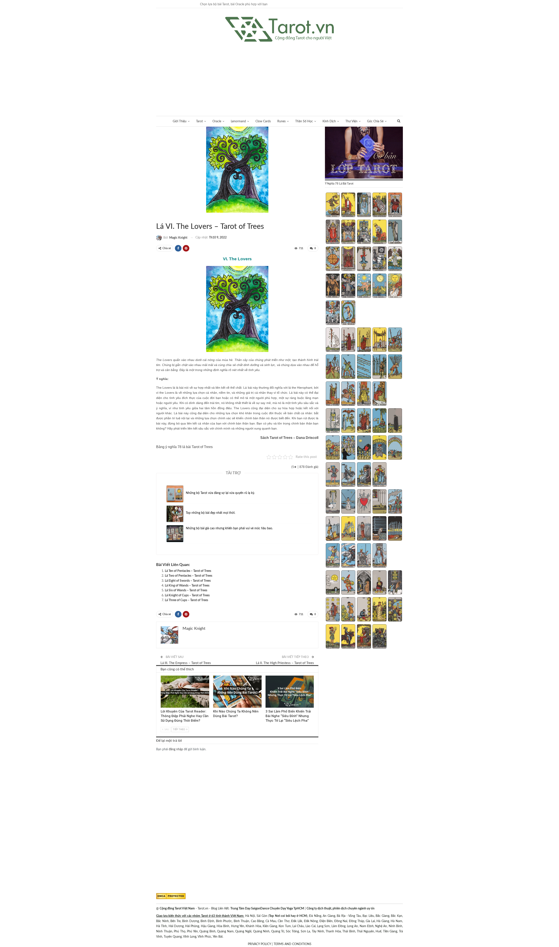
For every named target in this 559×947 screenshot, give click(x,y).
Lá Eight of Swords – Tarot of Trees (188, 580)
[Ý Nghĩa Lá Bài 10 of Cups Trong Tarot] (395, 448)
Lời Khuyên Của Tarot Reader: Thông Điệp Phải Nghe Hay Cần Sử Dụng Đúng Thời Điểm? (185, 716)
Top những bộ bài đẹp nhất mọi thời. (210, 512)
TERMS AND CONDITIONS (292, 944)
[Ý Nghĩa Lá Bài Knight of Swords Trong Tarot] (348, 556)
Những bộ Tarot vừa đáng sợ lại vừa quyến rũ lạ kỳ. (220, 493)
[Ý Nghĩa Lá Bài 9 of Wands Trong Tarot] (379, 367)
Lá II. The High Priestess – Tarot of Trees (285, 663)
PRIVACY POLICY (259, 944)
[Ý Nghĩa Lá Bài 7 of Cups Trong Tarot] (348, 448)
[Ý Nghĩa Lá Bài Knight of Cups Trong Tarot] (348, 475)
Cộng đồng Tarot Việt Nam (177, 908)
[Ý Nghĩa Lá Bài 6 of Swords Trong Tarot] (333, 529)
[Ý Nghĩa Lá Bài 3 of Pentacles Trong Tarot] (364, 583)
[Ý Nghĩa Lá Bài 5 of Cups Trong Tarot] (395, 421)
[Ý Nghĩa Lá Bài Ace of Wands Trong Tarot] (333, 340)
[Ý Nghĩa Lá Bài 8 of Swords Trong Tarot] (364, 529)
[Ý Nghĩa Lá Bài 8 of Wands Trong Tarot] (364, 367)
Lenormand (238, 121)
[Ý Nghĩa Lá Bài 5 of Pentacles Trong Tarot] (395, 583)
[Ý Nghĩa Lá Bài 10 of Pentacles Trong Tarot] (395, 610)
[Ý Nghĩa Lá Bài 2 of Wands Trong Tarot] (348, 340)
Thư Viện (351, 121)
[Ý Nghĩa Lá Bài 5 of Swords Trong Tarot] (395, 502)
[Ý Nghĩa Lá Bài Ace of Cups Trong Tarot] (333, 421)
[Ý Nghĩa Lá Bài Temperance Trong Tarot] (395, 259)
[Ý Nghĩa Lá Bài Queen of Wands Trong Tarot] (364, 394)
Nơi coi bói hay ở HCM (291, 916)
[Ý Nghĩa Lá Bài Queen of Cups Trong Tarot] (364, 475)
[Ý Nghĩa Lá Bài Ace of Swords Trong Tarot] (333, 502)
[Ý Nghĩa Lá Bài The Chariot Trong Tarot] (364, 232)
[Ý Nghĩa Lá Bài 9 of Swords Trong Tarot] (379, 529)
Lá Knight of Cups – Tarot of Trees (187, 595)
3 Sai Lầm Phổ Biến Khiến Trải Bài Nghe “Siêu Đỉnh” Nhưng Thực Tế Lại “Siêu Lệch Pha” (288, 716)
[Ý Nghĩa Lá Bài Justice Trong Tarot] (348, 259)
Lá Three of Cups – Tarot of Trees (186, 600)
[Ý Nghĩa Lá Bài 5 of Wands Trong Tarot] (395, 340)
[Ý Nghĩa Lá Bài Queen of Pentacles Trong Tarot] (364, 637)
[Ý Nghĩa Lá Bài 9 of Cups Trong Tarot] (379, 448)
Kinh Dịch (329, 121)
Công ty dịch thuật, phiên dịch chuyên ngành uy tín (340, 908)
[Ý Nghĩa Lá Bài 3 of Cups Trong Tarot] (364, 421)
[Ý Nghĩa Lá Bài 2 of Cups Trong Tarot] (348, 421)
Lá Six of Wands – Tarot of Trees (186, 590)
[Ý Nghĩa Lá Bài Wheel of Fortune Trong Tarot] (333, 259)
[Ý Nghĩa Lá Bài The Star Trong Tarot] (364, 286)
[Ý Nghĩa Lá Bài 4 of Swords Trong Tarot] (379, 502)
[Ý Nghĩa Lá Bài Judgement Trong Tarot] (333, 313)
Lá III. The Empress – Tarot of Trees (185, 663)
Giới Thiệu (179, 121)
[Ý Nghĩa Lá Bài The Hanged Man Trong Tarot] (364, 259)
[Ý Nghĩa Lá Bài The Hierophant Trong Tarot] (333, 232)
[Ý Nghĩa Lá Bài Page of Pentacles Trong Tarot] (333, 637)
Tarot (199, 121)
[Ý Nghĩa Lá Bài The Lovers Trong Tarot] (348, 232)
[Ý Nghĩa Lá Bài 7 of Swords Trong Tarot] (348, 529)
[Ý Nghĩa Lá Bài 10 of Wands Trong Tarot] (395, 367)
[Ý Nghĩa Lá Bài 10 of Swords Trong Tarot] (395, 529)
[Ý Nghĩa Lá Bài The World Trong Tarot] (348, 313)
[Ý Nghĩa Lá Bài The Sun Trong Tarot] (395, 286)
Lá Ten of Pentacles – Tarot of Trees (188, 571)
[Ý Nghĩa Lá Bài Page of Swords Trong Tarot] (333, 556)
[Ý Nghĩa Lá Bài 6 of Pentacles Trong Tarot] (333, 610)
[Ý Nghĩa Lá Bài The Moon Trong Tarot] (379, 286)
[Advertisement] (279, 74)
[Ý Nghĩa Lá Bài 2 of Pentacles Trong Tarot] (348, 583)
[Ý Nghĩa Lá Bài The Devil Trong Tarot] (333, 286)
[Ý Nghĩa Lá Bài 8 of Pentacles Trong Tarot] (364, 610)
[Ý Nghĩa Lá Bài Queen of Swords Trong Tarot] (364, 556)
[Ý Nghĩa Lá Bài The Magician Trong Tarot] (348, 205)
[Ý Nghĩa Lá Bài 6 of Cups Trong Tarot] (333, 448)
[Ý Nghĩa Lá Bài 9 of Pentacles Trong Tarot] (379, 610)
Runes (281, 121)
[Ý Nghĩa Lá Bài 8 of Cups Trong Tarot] (364, 448)
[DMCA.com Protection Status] (171, 896)
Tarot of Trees (157, 217)
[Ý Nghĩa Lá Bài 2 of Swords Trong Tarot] (348, 502)
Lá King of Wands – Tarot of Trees (187, 585)
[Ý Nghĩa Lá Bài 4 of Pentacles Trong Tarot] (379, 583)
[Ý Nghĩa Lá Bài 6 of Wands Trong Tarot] (333, 367)
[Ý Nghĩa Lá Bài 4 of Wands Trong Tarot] (379, 340)
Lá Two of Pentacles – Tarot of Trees (188, 575)
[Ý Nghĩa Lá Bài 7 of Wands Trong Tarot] (348, 367)
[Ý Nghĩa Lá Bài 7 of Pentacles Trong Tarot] (348, 610)
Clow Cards (263, 121)
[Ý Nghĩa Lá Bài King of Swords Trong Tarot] (379, 556)
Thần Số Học (304, 121)
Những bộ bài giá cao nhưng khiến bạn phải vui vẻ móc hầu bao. (229, 528)
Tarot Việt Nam (161, 217)
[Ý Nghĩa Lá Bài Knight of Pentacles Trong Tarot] (348, 637)
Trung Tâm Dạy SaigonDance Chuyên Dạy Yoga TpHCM (267, 908)
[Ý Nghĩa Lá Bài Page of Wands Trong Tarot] (333, 394)
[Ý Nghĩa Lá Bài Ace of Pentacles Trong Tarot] (333, 583)
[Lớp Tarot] (364, 153)
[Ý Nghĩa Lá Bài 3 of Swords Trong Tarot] (364, 502)
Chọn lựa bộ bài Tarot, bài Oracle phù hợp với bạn (233, 4)
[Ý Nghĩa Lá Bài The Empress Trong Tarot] (379, 205)
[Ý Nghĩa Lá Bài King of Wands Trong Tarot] (379, 394)
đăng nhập (176, 749)
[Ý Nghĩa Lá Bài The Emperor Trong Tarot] (395, 205)
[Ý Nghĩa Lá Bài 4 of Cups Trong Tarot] (379, 421)
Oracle (216, 121)
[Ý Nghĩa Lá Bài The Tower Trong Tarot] (348, 286)
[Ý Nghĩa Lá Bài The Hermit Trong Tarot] (395, 232)
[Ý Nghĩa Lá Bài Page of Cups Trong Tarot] (333, 475)
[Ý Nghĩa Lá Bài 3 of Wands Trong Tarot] (364, 340)
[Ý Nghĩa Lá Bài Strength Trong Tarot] (379, 232)
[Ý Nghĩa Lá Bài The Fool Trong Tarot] (333, 205)
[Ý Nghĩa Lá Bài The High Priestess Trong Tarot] (364, 205)
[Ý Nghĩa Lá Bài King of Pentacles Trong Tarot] (379, 637)
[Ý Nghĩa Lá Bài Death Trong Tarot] (379, 259)
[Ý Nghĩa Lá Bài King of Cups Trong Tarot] (379, 475)
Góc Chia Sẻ (375, 121)
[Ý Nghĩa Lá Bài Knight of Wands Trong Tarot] (348, 394)
